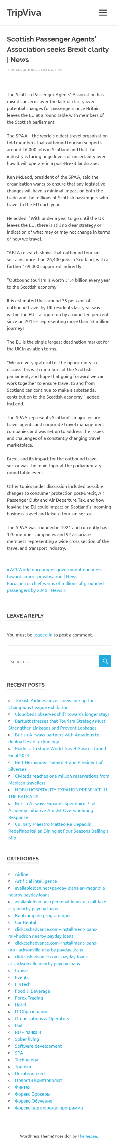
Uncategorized (30, 1073)
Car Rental (25, 922)
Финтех (22, 1087)
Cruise (21, 970)
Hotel (20, 1004)
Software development (38, 1046)
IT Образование (31, 1011)
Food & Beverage (32, 991)
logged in (43, 634)
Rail (18, 1025)
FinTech (23, 984)
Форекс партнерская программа (49, 1107)
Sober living (27, 1039)
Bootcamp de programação (42, 915)
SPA (19, 1052)
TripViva (24, 12)
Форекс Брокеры (32, 1094)
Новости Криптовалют (38, 1080)
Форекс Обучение (33, 1100)
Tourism (23, 1066)
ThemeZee (87, 1135)
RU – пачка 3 (28, 1032)
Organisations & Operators (35, 69)
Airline (21, 874)
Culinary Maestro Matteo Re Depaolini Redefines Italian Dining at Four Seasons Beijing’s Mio (58, 830)
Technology (26, 1059)
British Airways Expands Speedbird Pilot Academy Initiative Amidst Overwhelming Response (52, 810)
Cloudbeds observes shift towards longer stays (62, 714)
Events (22, 977)
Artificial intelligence (36, 881)
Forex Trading (29, 997)
